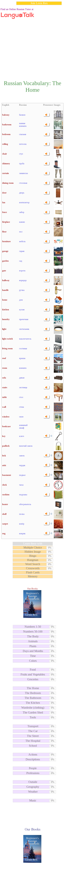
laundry (6, 319)
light (4, 329)
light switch (7, 339)
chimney (6, 163)
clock (4, 485)
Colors (33, 660)
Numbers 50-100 (32, 631)
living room (7, 348)
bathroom (6, 124)
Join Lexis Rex (39, 3)
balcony (5, 115)
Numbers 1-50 (33, 626)
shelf (4, 514)
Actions (32, 754)
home (4, 300)
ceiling (5, 144)
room (4, 368)
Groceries (32, 679)
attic (4, 465)
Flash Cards (33, 572)
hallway (5, 280)
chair (4, 154)
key (3, 436)
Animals (33, 641)
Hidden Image (33, 551)
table (4, 397)
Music (32, 800)
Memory (33, 576)
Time (33, 655)
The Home (33, 688)
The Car (33, 731)
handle (5, 290)
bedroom (6, 134)
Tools (33, 717)
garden (5, 261)
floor (4, 231)
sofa (4, 377)
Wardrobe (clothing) (32, 707)
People (33, 768)
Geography (32, 786)
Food (33, 669)
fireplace (6, 222)
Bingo (32, 555)
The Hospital (32, 740)
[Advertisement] (32, 40)
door (4, 192)
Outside (32, 781)
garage (5, 251)
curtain (5, 173)
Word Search (32, 564)
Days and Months (33, 651)
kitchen (5, 309)
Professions (32, 773)
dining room (8, 183)
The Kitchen (33, 702)
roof (4, 358)
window (6, 416)
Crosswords (33, 568)
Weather (33, 791)
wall (4, 407)
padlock (6, 446)
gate (4, 270)
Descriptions (33, 759)
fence (4, 212)
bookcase (6, 426)
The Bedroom (33, 693)
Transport (32, 726)
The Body (33, 636)
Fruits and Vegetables (33, 674)
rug (3, 533)
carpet (5, 524)
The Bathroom (33, 697)
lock (4, 455)
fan (3, 202)
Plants (32, 646)
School (33, 745)
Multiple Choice (32, 547)
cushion (5, 494)
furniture (6, 241)
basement (6, 475)
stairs (4, 387)
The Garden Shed (33, 712)
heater (5, 504)
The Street (33, 735)
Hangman (32, 559)
